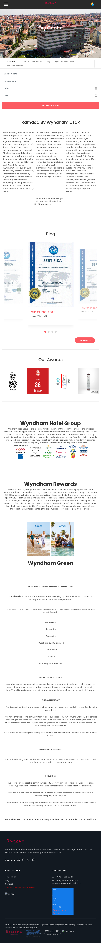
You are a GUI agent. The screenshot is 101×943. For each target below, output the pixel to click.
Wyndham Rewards (15, 66)
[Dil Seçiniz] (92, 4)
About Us (25, 62)
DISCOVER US (12, 62)
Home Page (10, 877)
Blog (48, 62)
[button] (7, 381)
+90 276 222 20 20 (64, 877)
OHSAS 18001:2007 (43, 312)
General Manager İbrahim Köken (20, 887)
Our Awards (37, 62)
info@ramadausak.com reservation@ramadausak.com (66, 882)
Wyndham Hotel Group (64, 62)
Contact (9, 884)
